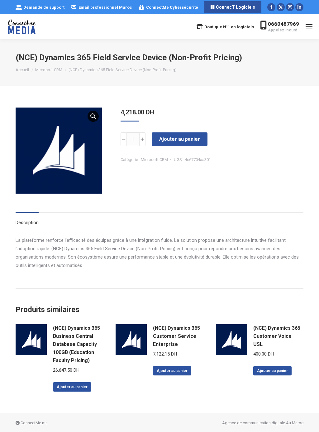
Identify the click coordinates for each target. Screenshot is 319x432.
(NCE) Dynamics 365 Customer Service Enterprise (176, 336)
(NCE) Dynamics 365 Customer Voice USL (276, 336)
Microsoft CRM (154, 159)
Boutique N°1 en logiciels (229, 27)
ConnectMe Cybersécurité (172, 7)
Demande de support (43, 7)
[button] (93, 116)
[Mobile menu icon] (309, 26)
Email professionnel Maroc (105, 7)
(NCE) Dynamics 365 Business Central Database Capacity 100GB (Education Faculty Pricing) (76, 344)
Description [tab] (27, 222)
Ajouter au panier (179, 139)
